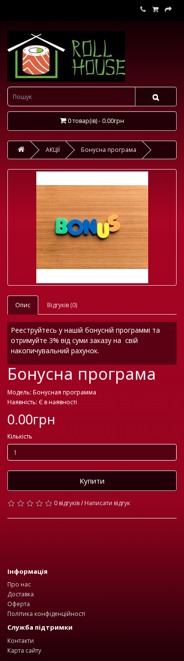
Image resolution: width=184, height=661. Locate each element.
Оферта (18, 604)
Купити (92, 481)
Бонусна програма (108, 150)
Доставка (20, 594)
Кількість (19, 436)
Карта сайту (24, 650)
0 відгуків (66, 503)
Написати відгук (107, 503)
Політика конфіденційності (46, 614)
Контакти (20, 641)
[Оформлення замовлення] (168, 9)
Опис (22, 305)
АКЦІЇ (53, 150)
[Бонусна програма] (92, 227)
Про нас (19, 584)
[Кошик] (155, 9)
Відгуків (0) (62, 305)
